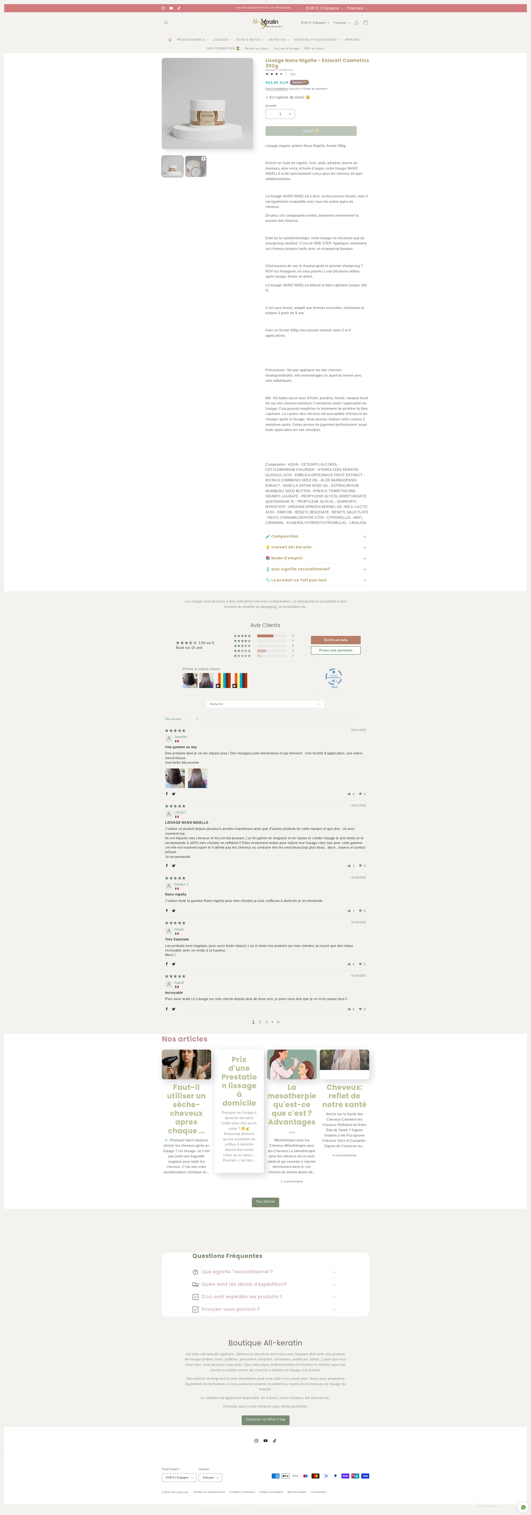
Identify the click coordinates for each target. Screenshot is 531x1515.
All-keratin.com (180, 1492)
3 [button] (267, 1022)
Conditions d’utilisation (242, 1492)
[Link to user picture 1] (175, 778)
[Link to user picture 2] (198, 778)
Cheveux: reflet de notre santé (344, 1096)
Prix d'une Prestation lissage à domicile (239, 1081)
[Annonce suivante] (302, 8)
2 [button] (260, 1022)
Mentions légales (297, 1492)
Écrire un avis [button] (335, 640)
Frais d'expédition (277, 88)
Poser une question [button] (335, 650)
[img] (175, 730)
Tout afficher (265, 1201)
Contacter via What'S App (265, 1419)
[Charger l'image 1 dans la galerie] (172, 166)
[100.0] (333, 676)
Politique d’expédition (271, 1492)
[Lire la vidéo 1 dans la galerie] (196, 166)
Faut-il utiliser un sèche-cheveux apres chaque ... (186, 1109)
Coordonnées (318, 1492)
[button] (166, 22)
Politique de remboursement (209, 1492)
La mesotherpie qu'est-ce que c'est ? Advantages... (292, 1109)
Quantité (271, 105)
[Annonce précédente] (224, 8)
